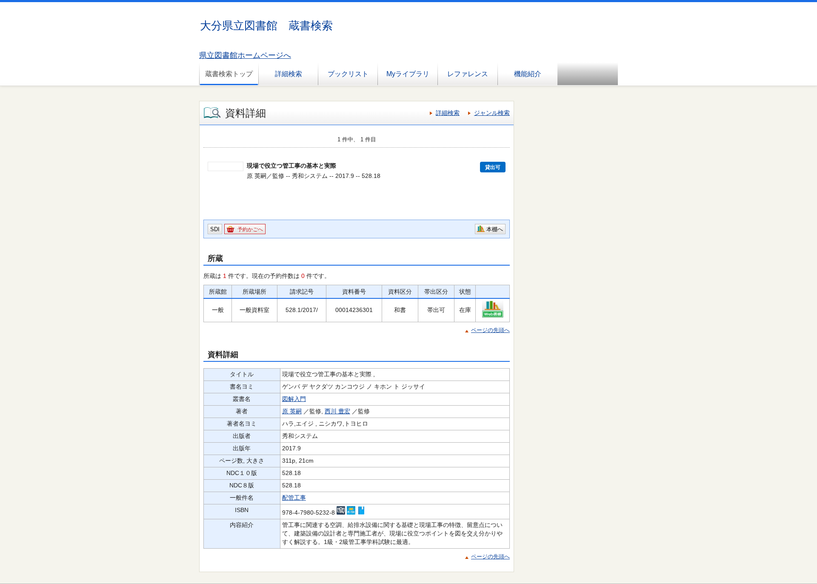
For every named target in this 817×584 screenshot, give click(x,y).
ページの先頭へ (490, 330)
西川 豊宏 (337, 411)
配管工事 (294, 497)
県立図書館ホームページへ (245, 55)
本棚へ (494, 229)
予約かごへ (250, 229)
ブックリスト (348, 73)
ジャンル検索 (492, 112)
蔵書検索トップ (229, 73)
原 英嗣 (292, 411)
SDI (215, 229)
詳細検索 (288, 73)
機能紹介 (527, 73)
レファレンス (467, 73)
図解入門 (294, 398)
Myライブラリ (407, 73)
